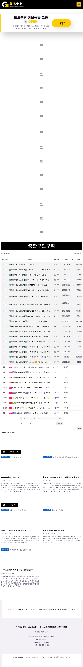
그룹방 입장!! (61, 23)
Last (60, 419)
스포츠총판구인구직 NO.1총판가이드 (17, 570)
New (79, 428)
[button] (73, 4)
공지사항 (72, 610)
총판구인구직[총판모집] (16, 610)
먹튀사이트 (43, 610)
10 (52, 419)
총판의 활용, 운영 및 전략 (53, 530)
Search (59, 423)
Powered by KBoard (8, 433)
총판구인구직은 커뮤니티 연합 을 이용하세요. (62, 477)
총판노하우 (52, 610)
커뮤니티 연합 (62, 610)
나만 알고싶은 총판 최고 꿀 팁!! (14, 530)
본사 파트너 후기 (32, 610)
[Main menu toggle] (79, 4)
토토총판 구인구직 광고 (11, 477)
